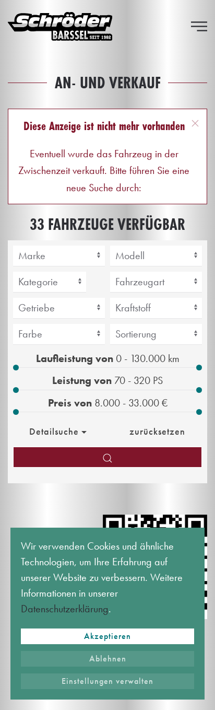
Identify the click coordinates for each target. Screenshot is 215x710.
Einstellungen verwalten (107, 681)
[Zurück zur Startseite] (60, 26)
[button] (199, 26)
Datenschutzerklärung (65, 608)
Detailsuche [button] (54, 431)
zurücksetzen (157, 431)
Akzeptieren (107, 636)
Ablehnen (107, 658)
